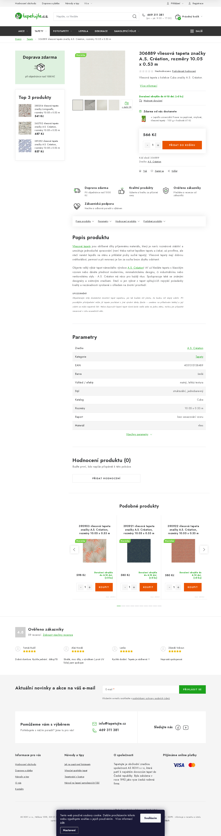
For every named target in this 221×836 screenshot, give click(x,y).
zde (62, 822)
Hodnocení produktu (126, 221)
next (204, 549)
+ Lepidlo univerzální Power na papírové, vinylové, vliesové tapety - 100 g (176, 119)
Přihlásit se (192, 689)
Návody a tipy (72, 3)
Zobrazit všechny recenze (58, 635)
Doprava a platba (50, 3)
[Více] (196, 31)
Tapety (199, 357)
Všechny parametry (137, 434)
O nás (18, 782)
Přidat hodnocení (106, 478)
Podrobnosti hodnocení (184, 71)
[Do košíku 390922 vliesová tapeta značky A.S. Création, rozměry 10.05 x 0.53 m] (193, 587)
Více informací (148, 86)
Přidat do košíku (182, 145)
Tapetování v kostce (74, 776)
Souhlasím (150, 818)
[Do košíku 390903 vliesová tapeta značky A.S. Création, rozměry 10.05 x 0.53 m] (104, 587)
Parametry (103, 221)
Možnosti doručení (153, 100)
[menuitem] (23, 31)
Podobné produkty (153, 221)
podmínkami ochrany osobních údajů (151, 698)
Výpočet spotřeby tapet (76, 770)
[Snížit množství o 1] (147, 145)
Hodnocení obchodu (25, 3)
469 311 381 (155, 15)
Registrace (198, 3)
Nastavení (69, 830)
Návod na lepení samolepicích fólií (82, 782)
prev (74, 549)
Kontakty (19, 789)
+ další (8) (127, 107)
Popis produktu (83, 221)
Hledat (134, 16)
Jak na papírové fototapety (78, 764)
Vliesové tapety (81, 246)
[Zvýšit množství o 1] (158, 145)
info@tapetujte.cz (112, 723)
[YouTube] (185, 727)
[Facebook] (178, 727)
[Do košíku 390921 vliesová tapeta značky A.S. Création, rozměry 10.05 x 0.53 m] (148, 587)
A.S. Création (154, 161)
